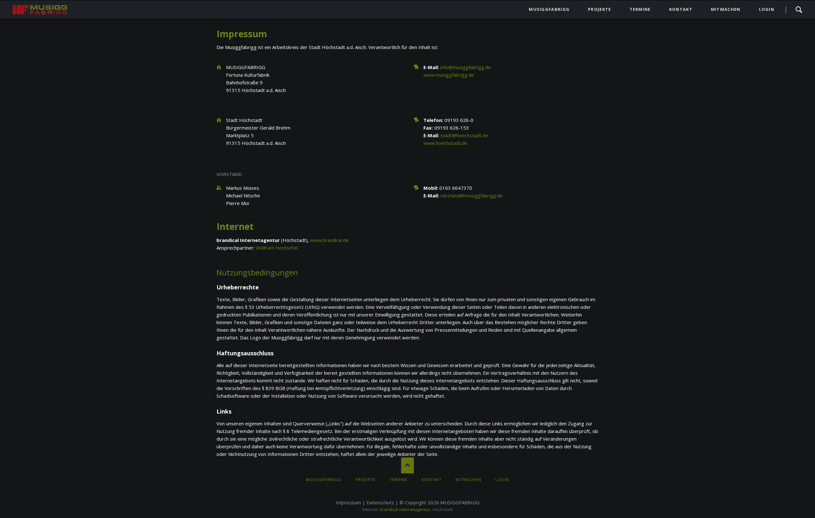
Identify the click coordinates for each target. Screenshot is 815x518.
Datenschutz (380, 502)
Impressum (348, 502)
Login (767, 9)
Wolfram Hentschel (277, 248)
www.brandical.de (329, 240)
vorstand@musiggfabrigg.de (471, 195)
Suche (799, 9)
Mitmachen (726, 9)
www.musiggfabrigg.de (448, 75)
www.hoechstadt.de (445, 143)
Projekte (599, 9)
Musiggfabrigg (549, 9)
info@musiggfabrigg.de (465, 67)
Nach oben (407, 465)
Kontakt (680, 9)
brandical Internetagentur (405, 509)
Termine (640, 9)
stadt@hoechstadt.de (464, 135)
